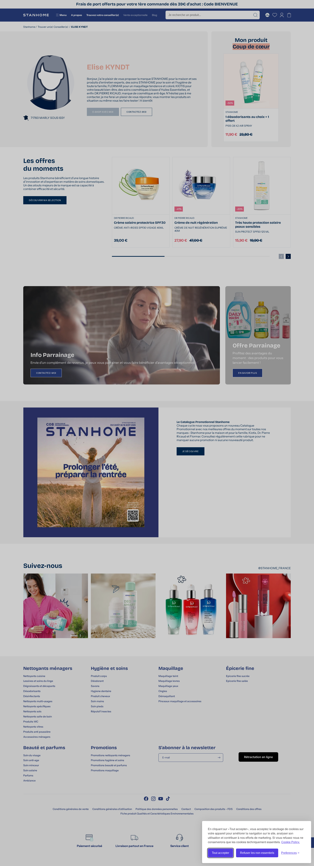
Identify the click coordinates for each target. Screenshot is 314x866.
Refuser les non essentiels (257, 852)
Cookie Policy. (290, 842)
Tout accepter (220, 852)
